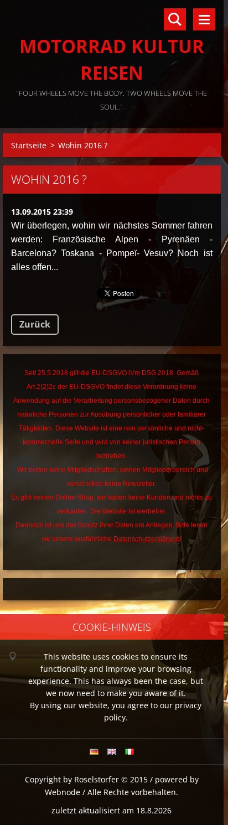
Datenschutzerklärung (146, 539)
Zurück (34, 324)
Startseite (28, 145)
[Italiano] (129, 751)
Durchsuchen (175, 19)
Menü (204, 19)
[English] (111, 751)
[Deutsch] (94, 751)
